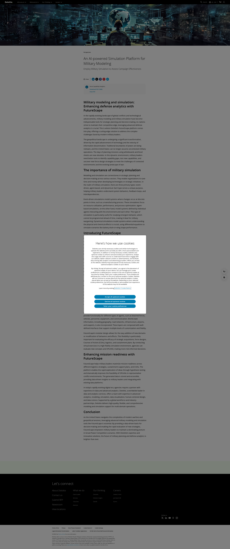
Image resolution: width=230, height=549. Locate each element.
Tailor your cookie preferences (115, 306)
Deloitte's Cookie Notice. (122, 288)
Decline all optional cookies (115, 302)
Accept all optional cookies (115, 297)
